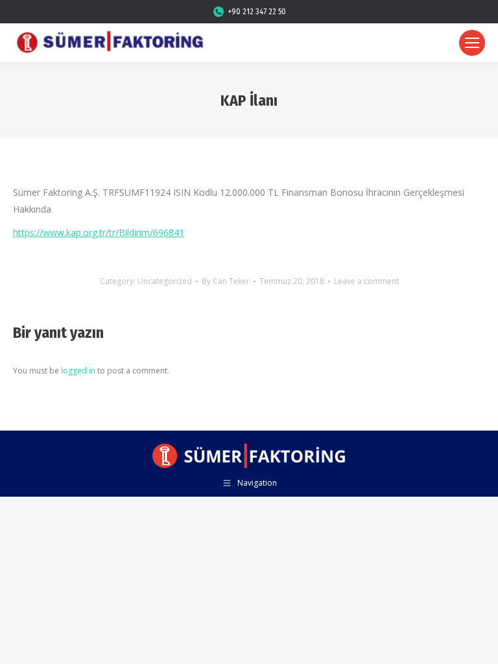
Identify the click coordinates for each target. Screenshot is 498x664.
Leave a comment (366, 281)
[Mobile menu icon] (472, 43)
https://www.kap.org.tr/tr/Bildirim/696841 (98, 232)
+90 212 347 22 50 (257, 11)
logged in (78, 370)
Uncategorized (164, 281)
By (226, 281)
